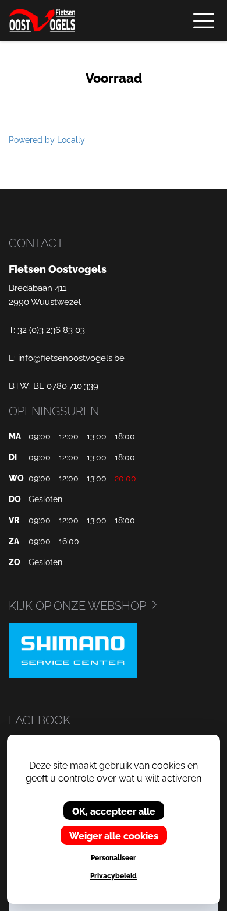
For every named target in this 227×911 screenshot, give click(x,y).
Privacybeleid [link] (113, 875)
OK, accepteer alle (113, 810)
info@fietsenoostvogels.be (71, 357)
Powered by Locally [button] (47, 139)
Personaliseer (113, 857)
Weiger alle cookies (113, 835)
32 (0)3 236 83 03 (51, 329)
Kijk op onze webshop (77, 605)
